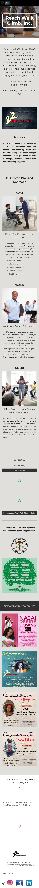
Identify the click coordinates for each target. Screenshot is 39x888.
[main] (19, 20)
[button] (2, 2)
